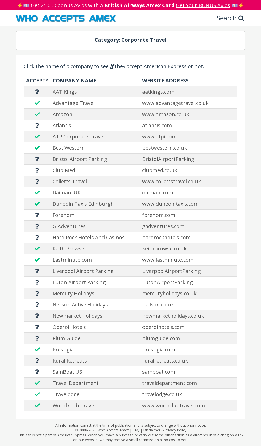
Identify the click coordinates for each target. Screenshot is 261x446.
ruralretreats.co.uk (165, 360)
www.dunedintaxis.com (170, 203)
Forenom (63, 215)
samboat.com (158, 371)
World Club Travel (74, 405)
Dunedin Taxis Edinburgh (83, 203)
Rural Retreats (70, 360)
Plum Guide (67, 338)
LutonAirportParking (167, 282)
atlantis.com (157, 125)
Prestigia (63, 349)
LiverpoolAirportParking (171, 271)
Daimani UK (67, 192)
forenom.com (158, 215)
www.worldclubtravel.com (173, 405)
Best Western (69, 147)
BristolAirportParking (168, 159)
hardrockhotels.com (166, 237)
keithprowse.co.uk (164, 248)
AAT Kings (65, 91)
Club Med (64, 170)
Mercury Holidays (73, 293)
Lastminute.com (72, 259)
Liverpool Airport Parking (83, 271)
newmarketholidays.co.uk (173, 315)
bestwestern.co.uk (164, 147)
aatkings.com (158, 91)
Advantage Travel (74, 103)
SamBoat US (67, 371)
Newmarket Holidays (77, 315)
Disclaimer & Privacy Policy (164, 430)
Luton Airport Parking (79, 282)
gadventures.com (163, 226)
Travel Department (76, 383)
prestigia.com (158, 349)
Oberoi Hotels (69, 327)
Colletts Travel (70, 181)
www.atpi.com (159, 136)
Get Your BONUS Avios (203, 5)
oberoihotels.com (163, 327)
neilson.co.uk (158, 304)
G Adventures (69, 226)
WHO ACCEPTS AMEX (65, 17)
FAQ (136, 430)
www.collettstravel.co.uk (171, 181)
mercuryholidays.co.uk (169, 293)
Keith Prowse (68, 248)
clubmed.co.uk (159, 170)
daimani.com (157, 192)
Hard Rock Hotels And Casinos (89, 237)
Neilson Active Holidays (80, 304)
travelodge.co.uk (162, 394)
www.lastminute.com (167, 259)
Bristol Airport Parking (80, 159)
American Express (71, 435)
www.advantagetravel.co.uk (175, 103)
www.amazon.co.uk (165, 114)
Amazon (62, 114)
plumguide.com (161, 338)
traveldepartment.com (169, 383)
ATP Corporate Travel (79, 136)
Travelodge (66, 394)
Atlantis (62, 125)
